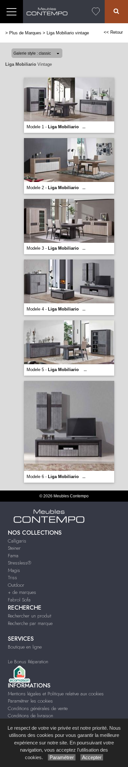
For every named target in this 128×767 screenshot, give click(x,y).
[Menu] (11, 11)
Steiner (14, 548)
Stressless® (19, 562)
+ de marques (22, 592)
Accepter (92, 757)
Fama (13, 555)
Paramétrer (61, 757)
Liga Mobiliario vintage (68, 32)
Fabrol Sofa (19, 599)
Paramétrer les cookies (30, 701)
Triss (12, 577)
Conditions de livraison (30, 715)
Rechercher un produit (29, 615)
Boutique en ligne (25, 647)
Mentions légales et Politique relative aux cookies (56, 693)
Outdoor (16, 585)
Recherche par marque (30, 623)
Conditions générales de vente (38, 708)
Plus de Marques (25, 32)
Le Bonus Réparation (28, 661)
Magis (14, 570)
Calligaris (17, 540)
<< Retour (113, 32)
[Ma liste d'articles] (96, 11)
